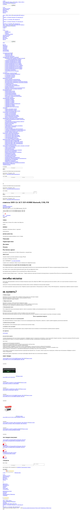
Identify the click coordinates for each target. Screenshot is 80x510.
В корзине (8, 215)
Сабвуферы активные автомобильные (12, 103)
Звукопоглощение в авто (10, 91)
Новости (7, 33)
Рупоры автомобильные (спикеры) (14, 59)
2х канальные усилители (10, 75)
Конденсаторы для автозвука (11, 151)
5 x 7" (6, 71)
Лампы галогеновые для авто (11, 108)
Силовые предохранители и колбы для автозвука (15, 119)
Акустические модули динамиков (12, 70)
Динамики (5, 48)
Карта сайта (38, 507)
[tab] (41, 239)
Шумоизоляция (6, 50)
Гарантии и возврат (9, 34)
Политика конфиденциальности (29, 507)
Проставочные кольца (9, 148)
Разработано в (46, 507)
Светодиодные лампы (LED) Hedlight (12, 136)
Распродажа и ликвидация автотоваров (11, 133)
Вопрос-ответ (8, 32)
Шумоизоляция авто (7, 89)
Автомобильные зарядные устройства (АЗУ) (14, 130)
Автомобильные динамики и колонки (10, 57)
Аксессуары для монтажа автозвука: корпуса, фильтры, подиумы (16, 145)
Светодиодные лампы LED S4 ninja (12, 135)
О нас (4, 7)
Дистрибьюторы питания (10, 156)
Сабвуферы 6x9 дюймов (10, 105)
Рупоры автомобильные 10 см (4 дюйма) (13, 63)
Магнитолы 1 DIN (8, 54)
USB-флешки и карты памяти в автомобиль (14, 125)
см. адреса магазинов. (16, 260)
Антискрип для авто (9, 97)
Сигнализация (6, 49)
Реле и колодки (8, 120)
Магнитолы (5, 45)
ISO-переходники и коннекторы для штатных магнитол (16, 81)
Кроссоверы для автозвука (10, 69)
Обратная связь (18, 472)
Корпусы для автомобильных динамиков (13, 152)
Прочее (4, 487)
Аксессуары (5, 488)
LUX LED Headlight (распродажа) (12, 138)
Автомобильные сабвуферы (8, 98)
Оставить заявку (4, 469)
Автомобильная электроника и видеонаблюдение (13, 118)
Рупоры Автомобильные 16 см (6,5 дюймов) (14, 65)
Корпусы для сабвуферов (10, 146)
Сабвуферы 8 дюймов (9, 99)
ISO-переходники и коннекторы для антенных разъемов (16, 82)
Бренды (4, 12)
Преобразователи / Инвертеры (9, 163)
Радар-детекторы (8, 124)
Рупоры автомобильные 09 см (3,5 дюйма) (13, 68)
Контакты (5, 10)
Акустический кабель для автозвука (12, 85)
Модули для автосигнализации (11, 117)
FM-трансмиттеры (8, 127)
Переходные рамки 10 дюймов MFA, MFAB (14, 141)
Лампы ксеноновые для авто (11, 109)
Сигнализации (6, 489)
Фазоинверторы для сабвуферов (11, 159)
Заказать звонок (3, 4)
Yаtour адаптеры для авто (10, 147)
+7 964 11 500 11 (21, 2)
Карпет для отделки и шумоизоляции (12, 95)
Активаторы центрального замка (11, 115)
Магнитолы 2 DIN (8, 55)
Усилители (5, 47)
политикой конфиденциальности (13, 174)
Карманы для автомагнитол (10, 144)
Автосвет (5, 107)
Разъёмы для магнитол (9, 86)
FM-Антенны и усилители (10, 126)
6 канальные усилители (10, 77)
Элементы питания (6, 164)
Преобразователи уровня (10, 153)
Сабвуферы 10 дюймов (9, 100)
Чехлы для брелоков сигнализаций (12, 116)
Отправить (3, 169)
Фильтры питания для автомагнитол (12, 157)
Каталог (4, 44)
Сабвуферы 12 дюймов (9, 101)
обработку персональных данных (24, 467)
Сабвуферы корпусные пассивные (12, 106)
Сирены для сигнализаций (10, 113)
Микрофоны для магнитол (10, 160)
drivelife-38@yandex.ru (8, 2)
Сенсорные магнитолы (7, 52)
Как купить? (5, 11)
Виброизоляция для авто (10, 90)
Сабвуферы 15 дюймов (9, 102)
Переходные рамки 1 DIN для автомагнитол (14, 142)
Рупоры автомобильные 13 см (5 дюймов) (13, 64)
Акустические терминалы (10, 154)
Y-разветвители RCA (9, 83)
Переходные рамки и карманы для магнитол (12, 139)
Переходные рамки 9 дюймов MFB (12, 140)
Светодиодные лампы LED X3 (11, 137)
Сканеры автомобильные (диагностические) (14, 128)
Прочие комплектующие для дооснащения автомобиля (14, 162)
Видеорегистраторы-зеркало (11, 122)
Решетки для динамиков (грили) (11, 161)
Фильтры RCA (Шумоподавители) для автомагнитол (15, 158)
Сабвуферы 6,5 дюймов (10, 104)
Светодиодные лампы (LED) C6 (11, 134)
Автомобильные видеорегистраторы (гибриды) (14, 121)
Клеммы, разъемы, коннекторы (11, 132)
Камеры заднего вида (9, 123)
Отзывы (6, 30)
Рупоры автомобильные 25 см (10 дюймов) (13, 67)
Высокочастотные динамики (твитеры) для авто (15, 58)
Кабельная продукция (7, 78)
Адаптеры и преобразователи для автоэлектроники (15, 129)
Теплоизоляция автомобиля (10, 94)
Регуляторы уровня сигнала (10, 155)
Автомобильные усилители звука (9, 73)
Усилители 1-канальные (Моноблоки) (12, 74)
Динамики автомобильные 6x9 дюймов (13, 62)
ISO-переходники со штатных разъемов (13, 80)
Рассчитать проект (4, 333)
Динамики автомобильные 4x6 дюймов (13, 60)
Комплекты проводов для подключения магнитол (15, 87)
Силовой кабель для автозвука (11, 84)
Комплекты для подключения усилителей (13, 88)
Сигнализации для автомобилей (9, 112)
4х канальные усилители (10, 76)
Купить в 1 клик (3, 216)
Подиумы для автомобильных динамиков (13, 149)
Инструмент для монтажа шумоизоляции (13, 96)
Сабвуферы (5, 46)
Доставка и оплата (6, 8)
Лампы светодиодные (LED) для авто (12, 110)
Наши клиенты (6, 9)
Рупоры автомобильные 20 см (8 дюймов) (13, 66)
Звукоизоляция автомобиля (10, 93)
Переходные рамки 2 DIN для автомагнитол (14, 143)
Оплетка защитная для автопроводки (12, 79)
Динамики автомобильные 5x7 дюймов (13, 61)
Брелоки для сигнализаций (10, 114)
